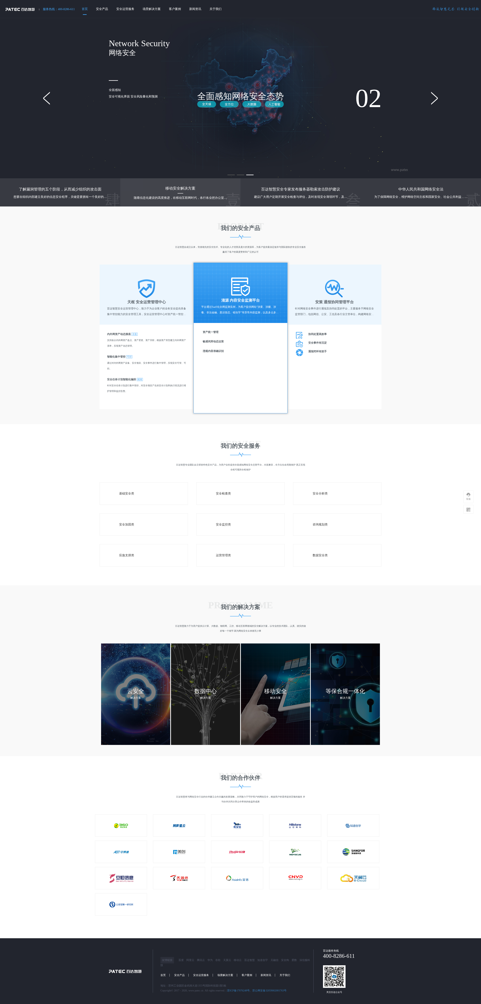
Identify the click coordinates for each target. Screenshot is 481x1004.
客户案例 (247, 975)
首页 (163, 975)
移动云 (238, 960)
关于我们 (285, 975)
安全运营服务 (201, 975)
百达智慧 (249, 960)
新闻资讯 (266, 975)
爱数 (294, 960)
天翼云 (227, 960)
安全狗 (285, 960)
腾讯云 (201, 960)
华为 (210, 960)
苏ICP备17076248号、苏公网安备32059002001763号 (257, 990)
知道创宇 (262, 960)
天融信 (274, 960)
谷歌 (218, 960)
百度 (181, 960)
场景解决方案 (225, 975)
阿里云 (190, 960)
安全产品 (179, 975)
